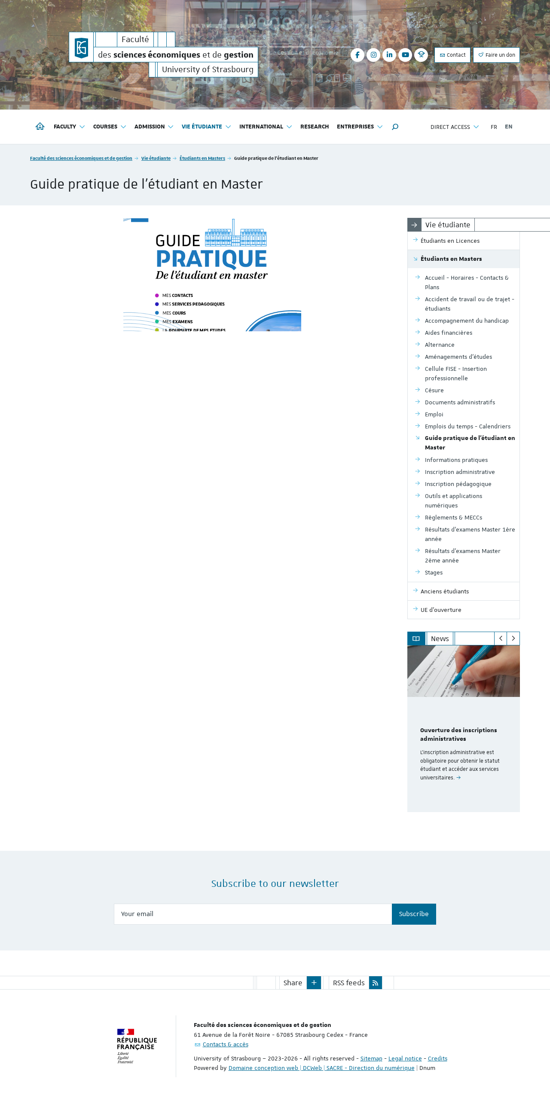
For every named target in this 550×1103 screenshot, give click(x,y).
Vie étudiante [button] (202, 127)
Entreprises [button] (355, 127)
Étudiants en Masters (202, 158)
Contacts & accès (225, 1044)
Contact (456, 55)
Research (314, 127)
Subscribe (414, 914)
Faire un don (499, 55)
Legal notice (405, 1058)
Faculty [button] (65, 127)
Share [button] (293, 982)
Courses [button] (105, 127)
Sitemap (371, 1058)
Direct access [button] (450, 127)
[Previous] (500, 638)
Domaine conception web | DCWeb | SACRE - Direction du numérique (322, 1068)
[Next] (513, 638)
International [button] (261, 127)
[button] (395, 127)
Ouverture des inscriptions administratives (458, 735)
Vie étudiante (156, 158)
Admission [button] (149, 127)
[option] (463, 728)
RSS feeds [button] (349, 982)
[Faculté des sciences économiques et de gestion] (81, 47)
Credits (437, 1058)
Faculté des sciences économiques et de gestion (81, 158)
